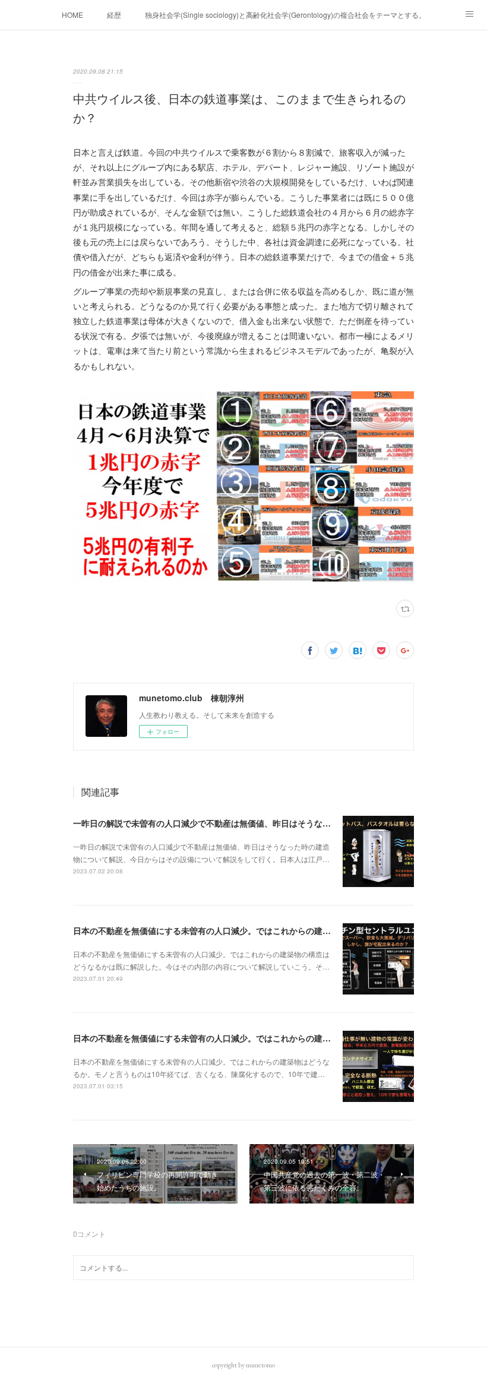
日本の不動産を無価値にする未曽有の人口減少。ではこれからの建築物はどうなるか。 (235, 1038)
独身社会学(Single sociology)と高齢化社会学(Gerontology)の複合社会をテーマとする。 (285, 14)
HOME (72, 14)
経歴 (114, 14)
